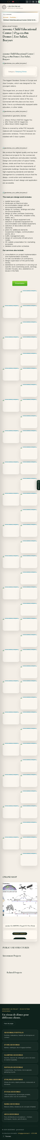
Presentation (19, 283)
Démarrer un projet (10, 1009)
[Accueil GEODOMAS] (27, 1)
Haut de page (8, 1023)
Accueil (5, 17)
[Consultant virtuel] (30, 1)
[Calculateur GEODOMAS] (33, 1)
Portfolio (13, 17)
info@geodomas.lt (24, 1133)
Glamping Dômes (21, 71)
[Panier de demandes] (36, 1)
